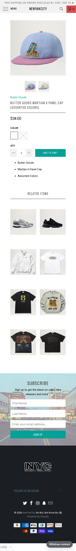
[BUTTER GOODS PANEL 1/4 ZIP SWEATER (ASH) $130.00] (23, 283)
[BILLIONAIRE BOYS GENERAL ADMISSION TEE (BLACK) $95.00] (23, 364)
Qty (12, 145)
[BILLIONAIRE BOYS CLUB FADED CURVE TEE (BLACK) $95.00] (53, 364)
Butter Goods (18, 97)
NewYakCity (38, 8)
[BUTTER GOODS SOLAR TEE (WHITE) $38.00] (53, 283)
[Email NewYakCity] (50, 503)
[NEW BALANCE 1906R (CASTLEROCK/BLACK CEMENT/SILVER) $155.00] (23, 243)
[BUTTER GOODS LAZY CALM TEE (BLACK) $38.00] (23, 324)
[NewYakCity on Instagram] (38, 503)
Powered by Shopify (38, 516)
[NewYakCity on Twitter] (25, 503)
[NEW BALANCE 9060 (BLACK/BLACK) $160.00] (53, 243)
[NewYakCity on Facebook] (31, 503)
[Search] (61, 9)
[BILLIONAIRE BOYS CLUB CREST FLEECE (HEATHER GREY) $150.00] (53, 324)
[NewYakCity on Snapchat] (44, 503)
